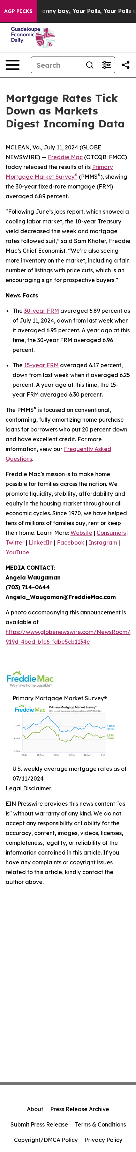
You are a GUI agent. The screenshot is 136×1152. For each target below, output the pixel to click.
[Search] (89, 65)
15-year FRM (41, 365)
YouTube (17, 552)
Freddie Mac (65, 157)
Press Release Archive (79, 1109)
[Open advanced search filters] (106, 65)
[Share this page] (125, 65)
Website (81, 532)
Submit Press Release (39, 1124)
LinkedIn (41, 542)
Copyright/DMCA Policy (46, 1139)
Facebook (70, 542)
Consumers (111, 532)
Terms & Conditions (100, 1124)
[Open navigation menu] (13, 65)
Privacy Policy (103, 1139)
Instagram (103, 542)
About (35, 1109)
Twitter (15, 542)
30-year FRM (41, 310)
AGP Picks (18, 11)
